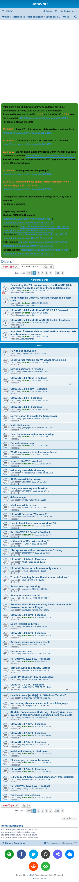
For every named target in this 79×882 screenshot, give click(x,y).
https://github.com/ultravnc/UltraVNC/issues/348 (28, 238)
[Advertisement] (39, 61)
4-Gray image (18, 497)
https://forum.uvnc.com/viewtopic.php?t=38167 (45, 250)
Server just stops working (25, 586)
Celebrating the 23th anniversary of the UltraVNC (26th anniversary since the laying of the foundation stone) (41, 286)
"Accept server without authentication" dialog (36, 550)
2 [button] (38, 273)
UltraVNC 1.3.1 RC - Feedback (27, 684)
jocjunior (25, 544)
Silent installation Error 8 (24, 624)
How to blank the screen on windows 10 (33, 523)
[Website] (9, 854)
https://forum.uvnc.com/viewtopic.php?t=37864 (27, 189)
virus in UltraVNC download (26, 461)
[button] (29, 273)
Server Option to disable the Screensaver (33, 416)
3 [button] (42, 273)
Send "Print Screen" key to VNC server (32, 677)
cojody (25, 353)
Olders (6, 261)
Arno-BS (26, 679)
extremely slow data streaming (27, 470)
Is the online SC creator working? (29, 541)
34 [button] (57, 273)
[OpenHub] (45, 866)
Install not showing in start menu (29, 751)
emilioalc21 (27, 653)
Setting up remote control (25, 595)
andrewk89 (27, 779)
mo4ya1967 (27, 687)
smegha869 (27, 553)
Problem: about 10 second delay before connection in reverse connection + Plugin (40, 606)
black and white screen (23, 505)
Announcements (26, 293)
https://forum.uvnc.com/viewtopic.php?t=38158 (27, 133)
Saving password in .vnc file (26, 369)
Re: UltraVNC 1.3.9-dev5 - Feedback (30, 532)
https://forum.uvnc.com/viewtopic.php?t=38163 (27, 219)
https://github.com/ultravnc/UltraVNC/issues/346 (28, 222)
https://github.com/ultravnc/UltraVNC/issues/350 (28, 253)
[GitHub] (45, 854)
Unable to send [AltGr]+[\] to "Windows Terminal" (38, 695)
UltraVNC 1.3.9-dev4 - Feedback (28, 615)
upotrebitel (26, 418)
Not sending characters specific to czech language (39, 703)
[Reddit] (33, 866)
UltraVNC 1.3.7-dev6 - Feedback (28, 724)
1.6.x (21, 325)
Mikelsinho (26, 371)
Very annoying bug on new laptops (30, 667)
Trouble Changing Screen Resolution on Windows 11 (40, 577)
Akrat (24, 562)
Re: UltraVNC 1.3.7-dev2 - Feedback (30, 786)
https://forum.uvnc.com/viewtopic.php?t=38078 (27, 174)
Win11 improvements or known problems (33, 452)
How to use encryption (23, 350)
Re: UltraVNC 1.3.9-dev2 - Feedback (30, 658)
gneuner (25, 589)
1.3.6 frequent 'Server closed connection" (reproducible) (42, 777)
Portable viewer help (22, 443)
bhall (24, 580)
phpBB (30, 875)
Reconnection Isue (21, 651)
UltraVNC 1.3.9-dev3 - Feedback (28, 633)
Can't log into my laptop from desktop (32, 434)
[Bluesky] (69, 854)
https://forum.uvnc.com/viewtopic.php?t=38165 (42, 234)
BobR (24, 644)
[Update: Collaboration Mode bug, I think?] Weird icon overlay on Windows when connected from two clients (41, 713)
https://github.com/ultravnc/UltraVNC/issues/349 (28, 246)
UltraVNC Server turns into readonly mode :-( (35, 568)
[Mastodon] (57, 854)
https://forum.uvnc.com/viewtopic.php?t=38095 (43, 118)
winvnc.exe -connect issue (25, 795)
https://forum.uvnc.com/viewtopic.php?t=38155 (27, 144)
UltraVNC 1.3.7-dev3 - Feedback (28, 769)
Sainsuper (26, 610)
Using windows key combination (29, 488)
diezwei (25, 626)
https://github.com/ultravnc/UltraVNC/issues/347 (28, 230)
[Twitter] (33, 854)
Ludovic (26, 290)
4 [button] (46, 273)
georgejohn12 (28, 427)
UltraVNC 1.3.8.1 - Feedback (26, 398)
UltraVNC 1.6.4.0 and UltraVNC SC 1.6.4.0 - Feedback (40, 320)
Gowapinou (27, 698)
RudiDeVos (27, 464)
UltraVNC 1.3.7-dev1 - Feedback (28, 742)
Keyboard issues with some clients (30, 642)
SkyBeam (26, 491)
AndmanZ (26, 670)
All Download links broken (25, 479)
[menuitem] (9, 11)
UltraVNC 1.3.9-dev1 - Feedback (28, 559)
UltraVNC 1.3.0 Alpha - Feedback (28, 378)
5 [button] (50, 273)
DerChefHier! (28, 517)
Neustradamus (28, 473)
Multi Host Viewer (20, 425)
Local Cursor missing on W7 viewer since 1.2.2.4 (38, 360)
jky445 (25, 500)
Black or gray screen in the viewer (29, 760)
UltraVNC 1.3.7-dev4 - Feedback (28, 733)
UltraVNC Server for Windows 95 (28, 514)
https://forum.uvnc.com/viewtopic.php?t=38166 (42, 242)
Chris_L (25, 788)
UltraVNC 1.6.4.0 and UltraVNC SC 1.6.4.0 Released (39, 310)
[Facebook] (21, 854)
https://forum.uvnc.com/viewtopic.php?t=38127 (50, 155)
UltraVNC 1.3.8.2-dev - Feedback (28, 388)
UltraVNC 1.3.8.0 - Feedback (26, 407)
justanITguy (27, 705)
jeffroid (25, 571)
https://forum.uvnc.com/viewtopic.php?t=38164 (44, 226)
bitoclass (26, 717)
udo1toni (26, 482)
